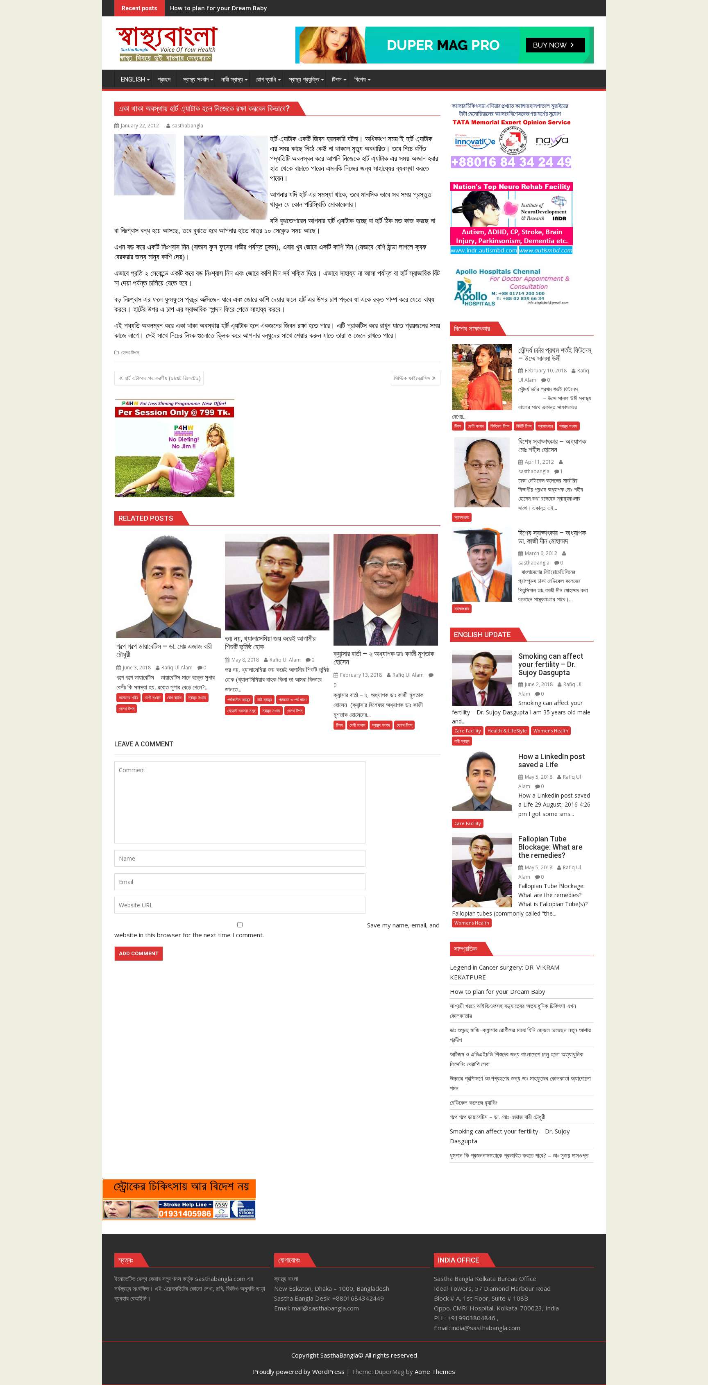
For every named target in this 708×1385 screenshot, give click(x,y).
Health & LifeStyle (507, 731)
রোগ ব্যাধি (174, 697)
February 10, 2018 (546, 370)
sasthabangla (187, 125)
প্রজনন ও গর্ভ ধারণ (292, 699)
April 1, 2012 (539, 461)
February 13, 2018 (361, 674)
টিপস (339, 725)
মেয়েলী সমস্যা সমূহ (241, 710)
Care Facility (467, 731)
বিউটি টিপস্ (523, 426)
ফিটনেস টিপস (500, 426)
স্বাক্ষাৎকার (545, 426)
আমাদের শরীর (128, 697)
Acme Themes (435, 1371)
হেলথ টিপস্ (130, 352)
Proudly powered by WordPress (299, 1371)
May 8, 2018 (245, 659)
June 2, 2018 (539, 684)
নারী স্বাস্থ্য (264, 699)
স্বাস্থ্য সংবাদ (197, 697)
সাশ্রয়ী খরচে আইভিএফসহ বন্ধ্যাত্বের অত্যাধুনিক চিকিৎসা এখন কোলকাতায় (240, 8)
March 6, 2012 (541, 553)
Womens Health (550, 731)
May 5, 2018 (539, 776)
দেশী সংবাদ (153, 697)
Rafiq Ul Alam (177, 667)
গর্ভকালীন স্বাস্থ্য (238, 699)
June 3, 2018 (137, 667)
